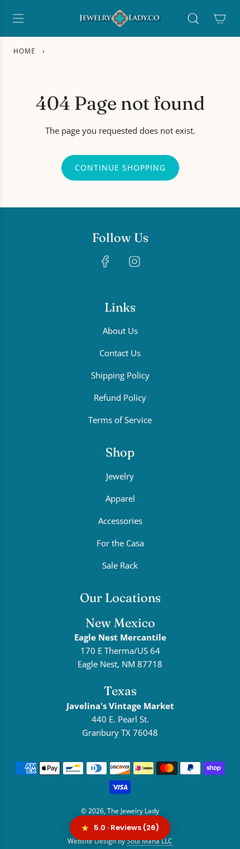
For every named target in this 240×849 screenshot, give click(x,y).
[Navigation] (17, 18)
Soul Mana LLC (149, 841)
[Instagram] (134, 261)
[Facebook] (105, 261)
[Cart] (220, 18)
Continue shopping (120, 167)
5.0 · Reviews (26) (126, 827)
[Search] (193, 18)
